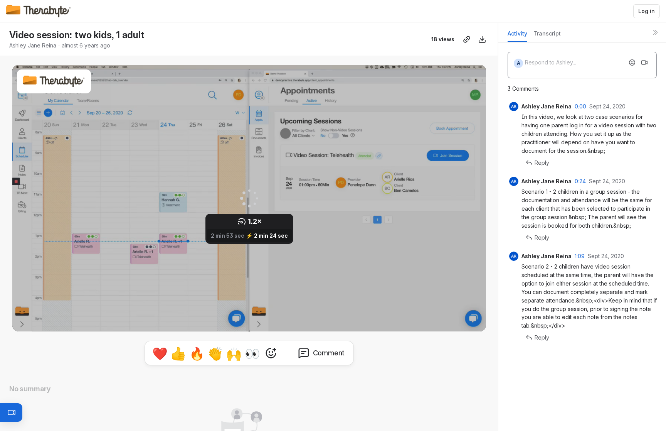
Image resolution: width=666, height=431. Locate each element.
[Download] (482, 39)
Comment (329, 353)
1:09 (580, 256)
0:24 (580, 181)
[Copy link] (467, 39)
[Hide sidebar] (655, 32)
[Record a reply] (644, 62)
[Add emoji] (632, 62)
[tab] (517, 35)
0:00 (580, 106)
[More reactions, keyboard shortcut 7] (271, 353)
